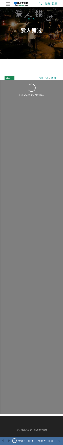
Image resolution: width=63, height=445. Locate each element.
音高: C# (43, 78)
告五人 (31, 19)
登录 (47, 3)
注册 (54, 3)
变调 (53, 78)
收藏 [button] (8, 78)
